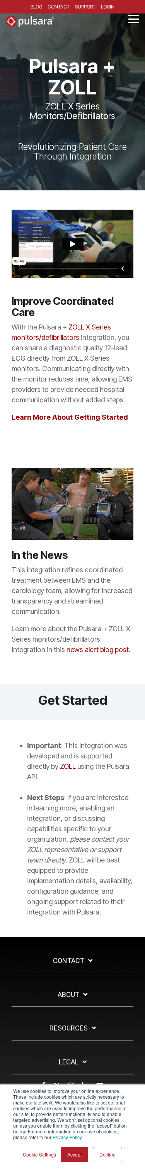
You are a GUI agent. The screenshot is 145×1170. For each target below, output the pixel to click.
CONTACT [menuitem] (59, 7)
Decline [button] (107, 1154)
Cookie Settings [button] (39, 1154)
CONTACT (68, 961)
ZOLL (68, 766)
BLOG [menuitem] (36, 7)
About (68, 994)
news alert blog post (98, 650)
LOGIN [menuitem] (107, 7)
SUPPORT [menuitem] (85, 7)
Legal (68, 1062)
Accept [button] (74, 1154)
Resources (68, 1028)
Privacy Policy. (68, 1137)
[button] (133, 18)
